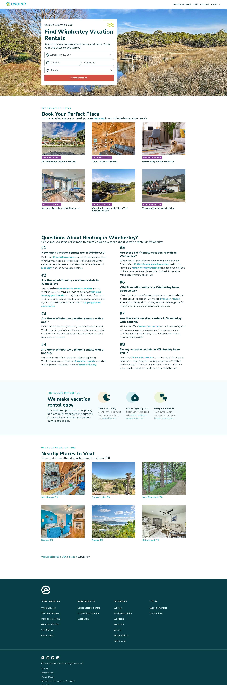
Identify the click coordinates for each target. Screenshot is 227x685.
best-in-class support (164, 418)
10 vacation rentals (63, 257)
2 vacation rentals (169, 299)
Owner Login (47, 635)
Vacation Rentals (50, 557)
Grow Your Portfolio (50, 624)
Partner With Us (120, 635)
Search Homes (79, 77)
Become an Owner (182, 4)
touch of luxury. (88, 364)
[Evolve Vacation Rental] (16, 5)
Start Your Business (50, 613)
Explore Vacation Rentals (88, 608)
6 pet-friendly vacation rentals (74, 288)
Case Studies (47, 630)
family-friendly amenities (146, 268)
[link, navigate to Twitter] (52, 657)
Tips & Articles (156, 613)
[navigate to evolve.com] (45, 590)
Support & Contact (158, 608)
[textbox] (79, 55)
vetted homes (109, 418)
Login (214, 4)
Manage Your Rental (50, 619)
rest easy (99, 118)
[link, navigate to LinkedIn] (57, 657)
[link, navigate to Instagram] (47, 657)
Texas (72, 557)
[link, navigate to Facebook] (42, 657)
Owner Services (48, 608)
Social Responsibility (122, 613)
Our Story (117, 608)
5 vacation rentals (85, 361)
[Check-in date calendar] (47, 63)
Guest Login (83, 619)
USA (64, 557)
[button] (79, 70)
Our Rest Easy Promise (88, 613)
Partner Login (119, 641)
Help (196, 4)
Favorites (204, 4)
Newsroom (118, 624)
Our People (118, 619)
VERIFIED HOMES (51, 158)
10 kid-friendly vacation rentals (151, 264)
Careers (116, 630)
